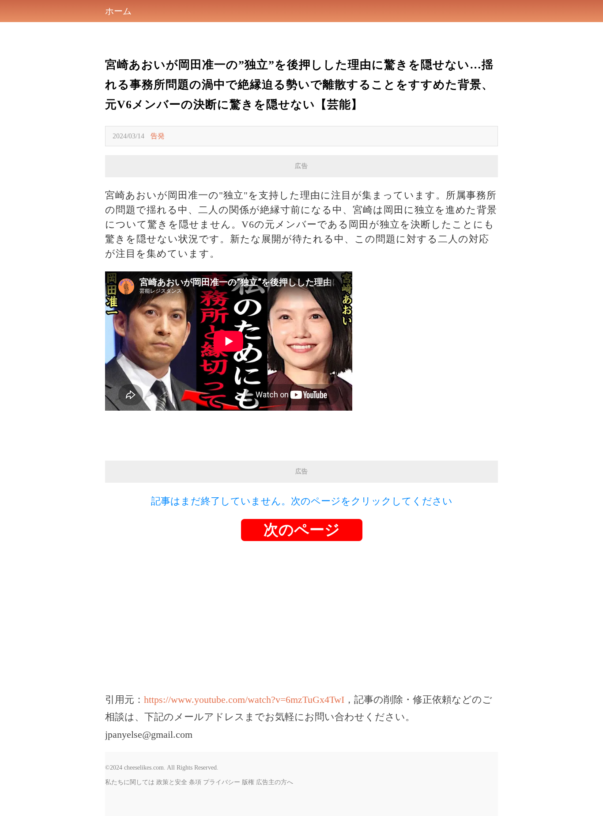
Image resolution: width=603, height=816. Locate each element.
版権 (248, 782)
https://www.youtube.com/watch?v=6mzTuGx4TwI (244, 699)
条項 (195, 782)
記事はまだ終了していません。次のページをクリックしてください (301, 501)
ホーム (118, 11)
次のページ (302, 530)
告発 (158, 136)
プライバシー (221, 782)
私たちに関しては (130, 782)
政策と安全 (171, 782)
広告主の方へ (274, 782)
